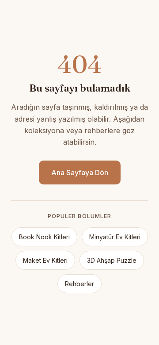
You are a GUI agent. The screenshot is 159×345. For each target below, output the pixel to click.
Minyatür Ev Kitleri (114, 237)
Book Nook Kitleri (44, 237)
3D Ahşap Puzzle (111, 260)
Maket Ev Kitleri (45, 260)
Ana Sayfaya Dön (79, 172)
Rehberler (79, 284)
